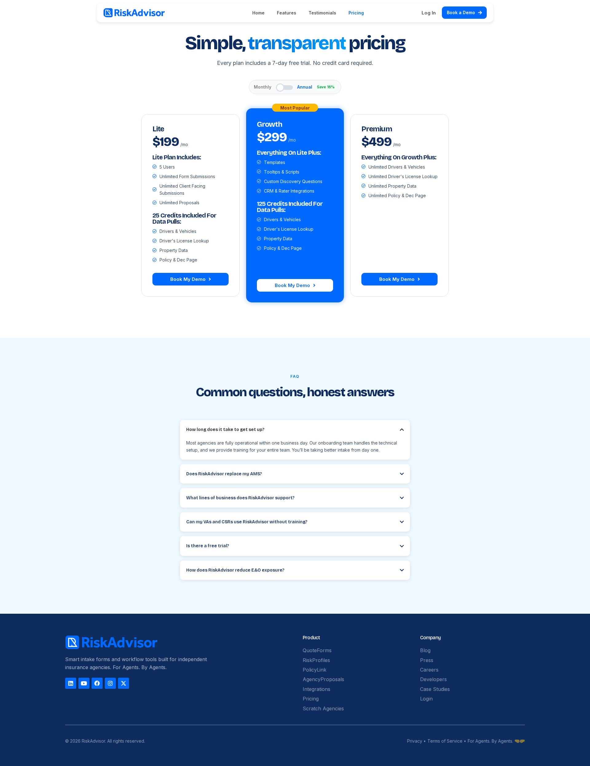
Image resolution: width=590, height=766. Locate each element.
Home (258, 12)
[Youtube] (83, 683)
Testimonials (322, 12)
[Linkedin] (70, 683)
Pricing (356, 12)
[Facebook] (97, 683)
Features (286, 12)
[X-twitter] (123, 683)
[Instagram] (110, 683)
